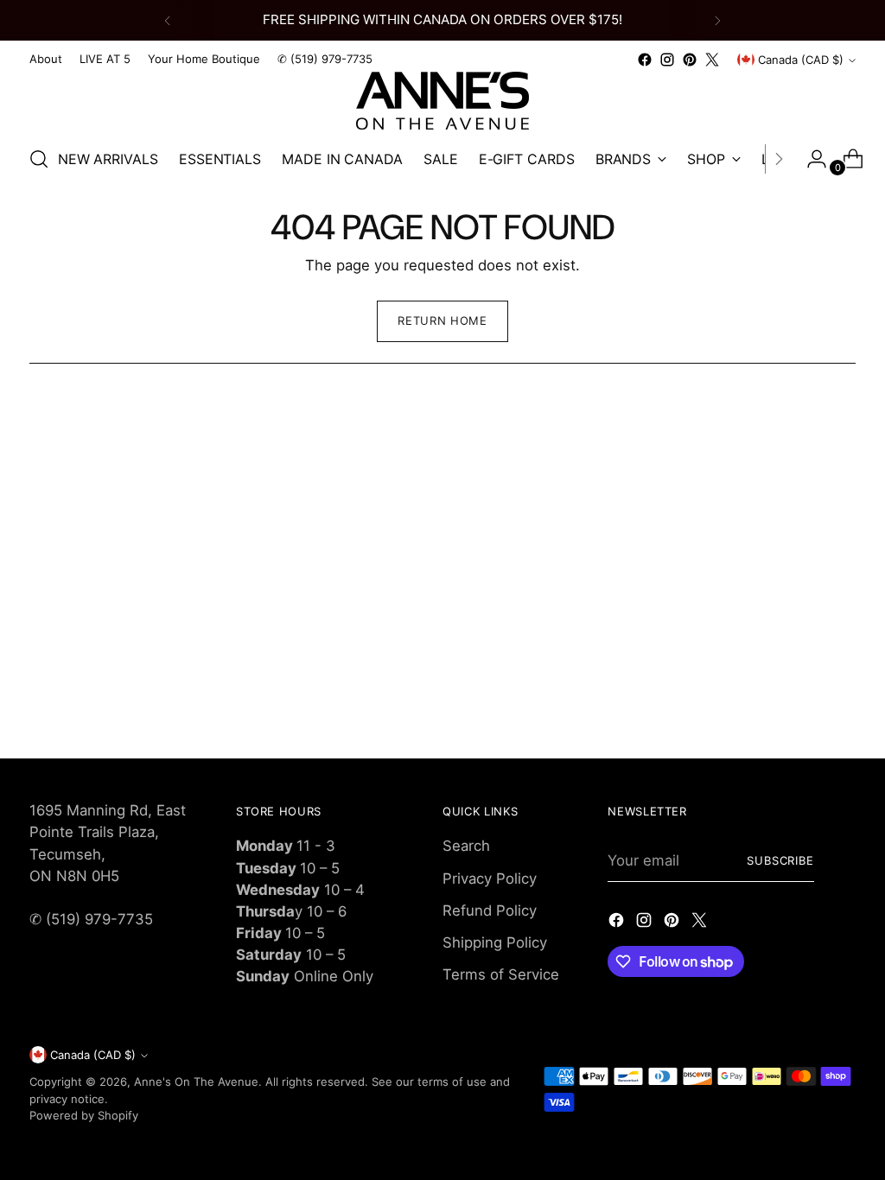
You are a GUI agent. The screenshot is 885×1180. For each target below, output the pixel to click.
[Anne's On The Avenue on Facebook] (645, 59)
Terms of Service (500, 974)
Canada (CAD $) (801, 60)
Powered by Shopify (83, 1115)
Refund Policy (489, 910)
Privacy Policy (489, 878)
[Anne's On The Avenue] (442, 101)
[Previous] (168, 20)
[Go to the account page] (810, 159)
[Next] (717, 20)
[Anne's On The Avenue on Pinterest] (689, 59)
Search (466, 845)
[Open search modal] (39, 159)
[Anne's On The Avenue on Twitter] (712, 59)
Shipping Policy (494, 942)
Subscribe (781, 860)
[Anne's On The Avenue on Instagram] (667, 59)
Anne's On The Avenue (196, 1081)
